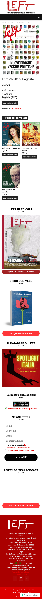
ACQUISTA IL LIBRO (21, 333)
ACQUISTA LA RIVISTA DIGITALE (21, 272)
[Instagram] (21, 578)
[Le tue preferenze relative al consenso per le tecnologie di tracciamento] (30, 595)
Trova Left (27, 590)
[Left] (21, 7)
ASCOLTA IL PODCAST (21, 505)
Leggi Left (19, 590)
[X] (27, 578)
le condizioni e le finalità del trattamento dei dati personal (20, 448)
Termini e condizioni (21, 572)
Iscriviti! (21, 457)
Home (4, 22)
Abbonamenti (9, 590)
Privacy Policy (21, 574)
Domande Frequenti (24, 592)
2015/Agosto (12, 22)
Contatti (13, 592)
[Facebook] (15, 578)
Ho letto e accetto (20, 448)
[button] (3, 17)
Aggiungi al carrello (10, 103)
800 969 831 (19, 563)
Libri (33, 590)
